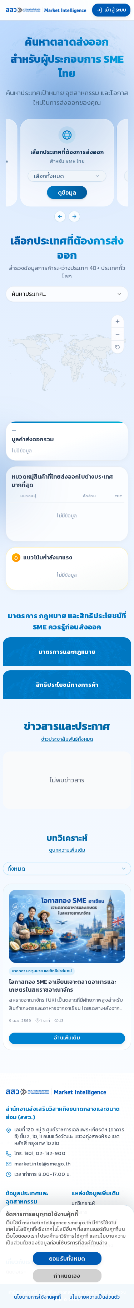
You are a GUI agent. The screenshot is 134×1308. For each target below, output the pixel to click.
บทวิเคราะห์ (83, 1203)
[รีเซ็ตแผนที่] (117, 347)
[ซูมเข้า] (117, 321)
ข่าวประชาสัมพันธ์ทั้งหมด (67, 739)
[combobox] (67, 176)
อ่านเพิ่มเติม (67, 1038)
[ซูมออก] (117, 334)
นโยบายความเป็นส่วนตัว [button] (94, 1297)
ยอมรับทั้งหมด (67, 1258)
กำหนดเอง (67, 1275)
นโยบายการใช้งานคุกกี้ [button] (37, 1297)
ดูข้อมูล (67, 192)
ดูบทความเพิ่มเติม (67, 850)
